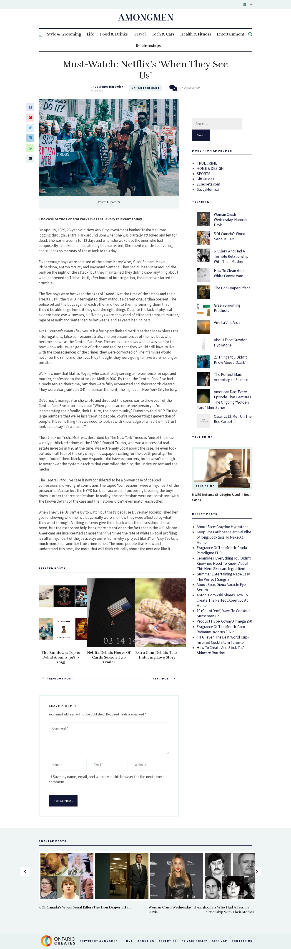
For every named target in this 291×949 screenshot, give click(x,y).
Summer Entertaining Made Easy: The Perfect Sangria (224, 577)
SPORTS (203, 173)
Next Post (162, 678)
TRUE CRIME (207, 163)
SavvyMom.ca (208, 189)
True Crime (205, 486)
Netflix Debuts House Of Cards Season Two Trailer (108, 657)
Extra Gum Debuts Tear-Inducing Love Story (157, 655)
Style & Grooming (64, 34)
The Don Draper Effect (232, 287)
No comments (189, 88)
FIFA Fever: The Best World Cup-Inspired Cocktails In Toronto (223, 640)
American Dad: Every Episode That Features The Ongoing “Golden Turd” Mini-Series (224, 399)
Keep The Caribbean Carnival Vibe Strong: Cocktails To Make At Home (224, 537)
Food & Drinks (114, 34)
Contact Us (242, 941)
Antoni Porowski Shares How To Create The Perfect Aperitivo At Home (222, 600)
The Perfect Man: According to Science (231, 377)
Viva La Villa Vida (227, 322)
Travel (140, 34)
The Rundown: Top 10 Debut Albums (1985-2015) (60, 657)
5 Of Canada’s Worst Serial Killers (230, 236)
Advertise (168, 941)
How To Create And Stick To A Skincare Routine (220, 650)
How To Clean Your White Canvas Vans (229, 273)
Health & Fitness (195, 34)
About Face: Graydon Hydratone (230, 342)
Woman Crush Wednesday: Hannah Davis (230, 219)
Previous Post (60, 678)
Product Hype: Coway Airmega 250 (224, 621)
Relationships (148, 45)
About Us (146, 941)
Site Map (219, 941)
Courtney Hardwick (109, 86)
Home (128, 941)
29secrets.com (208, 184)
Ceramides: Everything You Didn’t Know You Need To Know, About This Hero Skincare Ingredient (224, 563)
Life (90, 34)
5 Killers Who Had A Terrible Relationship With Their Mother (231, 256)
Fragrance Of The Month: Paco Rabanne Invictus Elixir (221, 629)
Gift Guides (205, 178)
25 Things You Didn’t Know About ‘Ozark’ (230, 360)
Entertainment (230, 34)
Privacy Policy (194, 941)
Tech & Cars (163, 34)
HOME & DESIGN (210, 168)
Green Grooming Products (227, 308)
